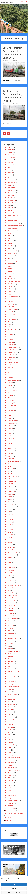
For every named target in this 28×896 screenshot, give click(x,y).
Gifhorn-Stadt (11, 390)
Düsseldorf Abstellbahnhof (15, 299)
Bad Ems (10, 185)
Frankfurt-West (12, 357)
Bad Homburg (11, 190)
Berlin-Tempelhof (12, 228)
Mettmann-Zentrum (13, 552)
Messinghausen (12, 549)
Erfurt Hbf (10, 327)
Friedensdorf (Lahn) (13, 362)
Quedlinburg (11, 643)
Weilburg (10, 755)
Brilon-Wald (11, 256)
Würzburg (10, 805)
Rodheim (10, 656)
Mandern (10, 539)
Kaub (9, 466)
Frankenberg (11, 344)
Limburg (10, 517)
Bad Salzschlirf (12, 192)
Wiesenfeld (11, 772)
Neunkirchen (11, 582)
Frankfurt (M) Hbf (12, 347)
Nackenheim (11, 572)
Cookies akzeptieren (14, 884)
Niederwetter (11, 605)
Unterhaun (11, 727)
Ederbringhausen (12, 309)
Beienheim (11, 208)
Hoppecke (10, 443)
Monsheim (11, 557)
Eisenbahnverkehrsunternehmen (14, 813)
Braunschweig (11, 253)
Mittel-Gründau (12, 555)
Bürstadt (10, 268)
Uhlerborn (10, 724)
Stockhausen (11, 704)
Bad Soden (11, 195)
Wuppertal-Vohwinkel (13, 800)
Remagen (10, 648)
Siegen (10, 691)
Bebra (9, 205)
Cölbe (9, 276)
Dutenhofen (11, 304)
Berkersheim (11, 213)
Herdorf (10, 435)
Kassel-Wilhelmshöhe (13, 461)
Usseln (9, 732)
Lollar (9, 524)
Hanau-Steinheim (12, 420)
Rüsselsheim (11, 669)
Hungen (10, 453)
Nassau (10, 577)
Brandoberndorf (12, 251)
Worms (10, 793)
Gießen (10, 387)
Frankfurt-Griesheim (13, 349)
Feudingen (11, 342)
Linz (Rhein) (11, 519)
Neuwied (10, 587)
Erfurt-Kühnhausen (13, 329)
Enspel (9, 324)
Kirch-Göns (11, 473)
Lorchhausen (11, 527)
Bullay (9, 266)
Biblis (9, 238)
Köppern (10, 496)
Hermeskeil (11, 438)
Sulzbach (10, 709)
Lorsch (9, 532)
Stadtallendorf (12, 699)
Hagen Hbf (11, 415)
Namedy (10, 575)
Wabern (10, 742)
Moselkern (11, 560)
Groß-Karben (11, 400)
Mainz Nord (11, 534)
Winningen (11, 783)
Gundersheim (11, 410)
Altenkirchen (11, 157)
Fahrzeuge (8, 817)
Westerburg (11, 760)
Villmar (10, 739)
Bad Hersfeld (11, 187)
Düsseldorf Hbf (12, 301)
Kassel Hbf (11, 458)
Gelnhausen (11, 377)
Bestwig (10, 233)
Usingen (10, 729)
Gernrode (10, 382)
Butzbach (10, 271)
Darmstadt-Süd (12, 284)
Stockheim (11, 707)
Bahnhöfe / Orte (9, 147)
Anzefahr (10, 162)
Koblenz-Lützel (12, 481)
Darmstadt (11, 278)
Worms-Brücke (12, 795)
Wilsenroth (11, 780)
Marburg (10, 542)
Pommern (10, 636)
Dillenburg (10, 289)
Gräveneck (11, 395)
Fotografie (8, 820)
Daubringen (11, 286)
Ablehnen (14, 888)
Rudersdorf (11, 661)
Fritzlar (10, 370)
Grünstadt (10, 408)
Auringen (10, 175)
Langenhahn (11, 504)
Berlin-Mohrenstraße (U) (14, 223)
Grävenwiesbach (12, 397)
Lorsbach (10, 529)
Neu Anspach (11, 580)
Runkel (10, 666)
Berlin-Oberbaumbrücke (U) (15, 225)
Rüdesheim (11, 663)
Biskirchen (10, 246)
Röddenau (10, 653)
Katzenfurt (11, 463)
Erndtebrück (11, 332)
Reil (9, 646)
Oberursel (10, 623)
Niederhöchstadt (12, 598)
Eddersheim (11, 306)
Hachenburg (11, 413)
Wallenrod (10, 747)
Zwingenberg (11, 808)
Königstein (11, 494)
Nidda (9, 590)
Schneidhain (11, 681)
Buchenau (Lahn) (12, 261)
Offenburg (11, 628)
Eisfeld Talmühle (12, 319)
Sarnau (10, 674)
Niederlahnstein (12, 600)
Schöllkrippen (11, 684)
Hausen (10, 430)
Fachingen (10, 339)
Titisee (9, 714)
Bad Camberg (11, 180)
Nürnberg (10, 615)
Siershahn (10, 696)
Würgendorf (11, 803)
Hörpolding (11, 448)
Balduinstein (11, 202)
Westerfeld (11, 762)
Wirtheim (10, 785)
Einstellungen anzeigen (14, 892)
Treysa (9, 722)
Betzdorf (10, 235)
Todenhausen (11, 717)
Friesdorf (10, 367)
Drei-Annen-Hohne (13, 296)
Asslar (9, 170)
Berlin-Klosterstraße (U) (14, 218)
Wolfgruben (11, 788)
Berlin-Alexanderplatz (13, 215)
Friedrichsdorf (11, 365)
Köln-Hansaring (12, 489)
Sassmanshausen (12, 676)
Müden (10, 565)
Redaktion (16, 60)
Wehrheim (11, 752)
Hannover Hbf (11, 423)
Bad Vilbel (10, 197)
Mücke (9, 562)
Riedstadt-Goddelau (13, 651)
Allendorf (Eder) (12, 154)
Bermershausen (12, 230)
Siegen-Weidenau (12, 694)
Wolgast (10, 790)
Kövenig (10, 501)
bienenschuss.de (7, 2)
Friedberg (10, 360)
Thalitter (10, 712)
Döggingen (11, 294)
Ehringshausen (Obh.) (13, 316)
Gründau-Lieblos (12, 405)
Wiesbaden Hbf (12, 767)
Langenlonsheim (12, 506)
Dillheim (10, 291)
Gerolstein (10, 385)
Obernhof (10, 620)
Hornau (10, 446)
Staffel (9, 701)
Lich (9, 511)
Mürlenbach (11, 570)
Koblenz (10, 479)
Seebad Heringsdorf (13, 686)
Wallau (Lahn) (11, 745)
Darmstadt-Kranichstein (14, 281)
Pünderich (10, 641)
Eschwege (10, 337)
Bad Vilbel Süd (12, 200)
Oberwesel (11, 625)
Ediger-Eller (11, 311)
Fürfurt (10, 375)
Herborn (10, 433)
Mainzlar (10, 537)
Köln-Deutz (11, 486)
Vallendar (10, 734)
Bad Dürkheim (11, 182)
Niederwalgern (12, 603)
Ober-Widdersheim (13, 618)
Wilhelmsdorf (11, 775)
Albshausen (11, 149)
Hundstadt (10, 451)
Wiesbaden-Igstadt (13, 770)
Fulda (9, 372)
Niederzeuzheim (12, 608)
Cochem (10, 273)
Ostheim (10, 631)
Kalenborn (10, 456)
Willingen (10, 777)
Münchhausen (11, 567)
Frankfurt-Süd (11, 354)
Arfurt (9, 164)
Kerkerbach (11, 468)
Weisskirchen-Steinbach (14, 757)
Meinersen (11, 547)
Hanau (9, 418)
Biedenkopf (11, 240)
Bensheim (10, 210)
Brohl (9, 258)
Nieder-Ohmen (12, 593)
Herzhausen (11, 441)
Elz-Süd (10, 322)
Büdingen (10, 263)
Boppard (10, 248)
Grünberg (10, 403)
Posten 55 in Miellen (13, 638)
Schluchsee (11, 679)
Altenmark (11, 159)
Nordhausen (11, 613)
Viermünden (11, 737)
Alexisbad (10, 152)
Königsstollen (11, 491)
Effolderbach (11, 314)
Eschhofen (10, 334)
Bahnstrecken (9, 810)
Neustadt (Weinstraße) (14, 585)
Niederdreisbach (12, 595)
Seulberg (10, 689)
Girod (9, 392)
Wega (9, 750)
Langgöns (10, 509)
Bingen (10, 243)
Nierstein (10, 610)
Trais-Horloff (11, 719)
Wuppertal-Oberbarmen (14, 798)
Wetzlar (10, 765)
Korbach (10, 499)
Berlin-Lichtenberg (15, 80)
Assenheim (11, 167)
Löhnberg (10, 522)
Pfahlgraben (11, 633)
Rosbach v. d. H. (12, 658)
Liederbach (11, 514)
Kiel (9, 471)
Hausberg (10, 428)
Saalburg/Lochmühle (13, 671)
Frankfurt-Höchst (12, 352)
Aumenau (10, 172)
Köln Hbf (10, 484)
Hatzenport (11, 425)
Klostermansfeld (12, 476)
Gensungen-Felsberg (13, 380)
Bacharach (10, 177)
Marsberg (10, 544)
